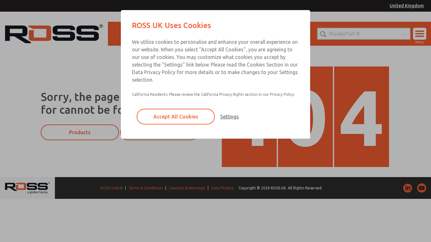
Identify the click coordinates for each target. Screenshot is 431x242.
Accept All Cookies (175, 116)
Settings (229, 116)
